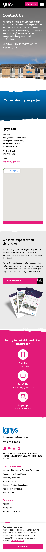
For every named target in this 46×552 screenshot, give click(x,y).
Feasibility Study (9, 481)
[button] (42, 4)
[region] (23, 537)
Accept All (23, 546)
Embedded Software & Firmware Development (22, 470)
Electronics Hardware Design (14, 474)
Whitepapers (8, 507)
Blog (4, 515)
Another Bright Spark (11, 511)
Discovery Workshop (11, 477)
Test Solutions (8, 492)
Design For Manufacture (12, 489)
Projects (6, 522)
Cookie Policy (17, 540)
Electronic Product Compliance (15, 485)
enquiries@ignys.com (11, 161)
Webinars (6, 504)
